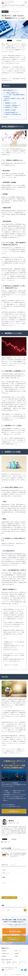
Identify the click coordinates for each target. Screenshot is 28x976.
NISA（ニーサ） (18, 950)
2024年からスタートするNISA (13, 559)
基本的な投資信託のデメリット (10, 90)
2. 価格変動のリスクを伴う (10, 103)
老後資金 (4, 956)
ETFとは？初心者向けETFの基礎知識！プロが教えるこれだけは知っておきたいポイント (18, 855)
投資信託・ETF (5, 11)
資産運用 (17, 953)
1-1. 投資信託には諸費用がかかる (11, 92)
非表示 (7, 85)
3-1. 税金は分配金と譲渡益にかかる (11, 112)
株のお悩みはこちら (14, 811)
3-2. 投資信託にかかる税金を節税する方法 (12, 114)
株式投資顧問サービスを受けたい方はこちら (14, 938)
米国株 (16, 956)
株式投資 (4, 950)
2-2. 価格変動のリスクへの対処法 (10, 107)
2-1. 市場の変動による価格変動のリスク (12, 105)
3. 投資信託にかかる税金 (9, 110)
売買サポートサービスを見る (11, 664)
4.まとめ (5, 116)
